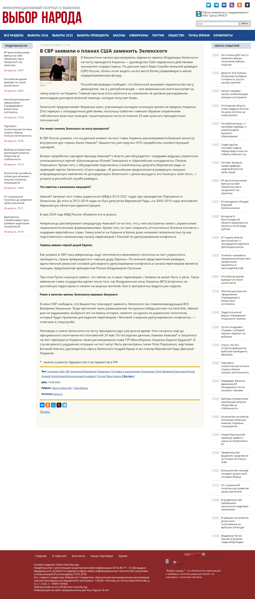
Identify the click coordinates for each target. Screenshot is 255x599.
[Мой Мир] (53, 405)
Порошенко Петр (151, 371)
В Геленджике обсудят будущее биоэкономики (231, 205)
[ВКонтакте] (42, 405)
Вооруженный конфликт (81, 376)
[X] (59, 405)
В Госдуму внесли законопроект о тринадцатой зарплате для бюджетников (231, 242)
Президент (103, 371)
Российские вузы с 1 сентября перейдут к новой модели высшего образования (230, 130)
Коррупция (58, 376)
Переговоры (114, 376)
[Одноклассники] (47, 405)
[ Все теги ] (128, 376)
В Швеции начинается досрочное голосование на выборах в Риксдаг (230, 522)
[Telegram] (64, 405)
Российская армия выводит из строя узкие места (228, 280)
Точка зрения (199, 36)
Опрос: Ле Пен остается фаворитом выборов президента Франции (230, 349)
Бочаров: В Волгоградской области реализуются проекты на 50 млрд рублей (230, 222)
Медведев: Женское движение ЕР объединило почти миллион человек (229, 385)
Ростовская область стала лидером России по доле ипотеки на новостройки (231, 110)
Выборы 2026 (37, 36)
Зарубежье (81, 388)
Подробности (16, 46)
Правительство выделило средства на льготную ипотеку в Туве (230, 457)
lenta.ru (58, 394)
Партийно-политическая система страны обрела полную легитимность (231, 367)
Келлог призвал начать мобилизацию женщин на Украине (230, 94)
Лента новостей (62, 388)
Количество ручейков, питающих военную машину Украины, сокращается (231, 421)
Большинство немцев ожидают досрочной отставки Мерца (230, 474)
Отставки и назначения (125, 371)
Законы (119, 36)
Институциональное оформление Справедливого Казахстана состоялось (230, 297)
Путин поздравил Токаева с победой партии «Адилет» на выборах (229, 331)
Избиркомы (138, 36)
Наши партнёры (102, 556)
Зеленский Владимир (83, 371)
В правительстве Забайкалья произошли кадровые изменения (230, 504)
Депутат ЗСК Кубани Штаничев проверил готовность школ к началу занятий (230, 77)
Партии (158, 36)
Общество (176, 36)
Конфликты (223, 36)
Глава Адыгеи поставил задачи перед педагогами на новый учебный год (230, 149)
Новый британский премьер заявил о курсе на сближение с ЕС (230, 439)
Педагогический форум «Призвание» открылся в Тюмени (229, 315)
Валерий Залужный (175, 371)
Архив (123, 556)
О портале (59, 556)
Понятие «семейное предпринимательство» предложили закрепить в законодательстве (232, 261)
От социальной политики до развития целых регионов (231, 488)
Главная (40, 556)
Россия (101, 376)
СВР (67, 371)
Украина (52, 371)
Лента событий (227, 46)
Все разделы (14, 36)
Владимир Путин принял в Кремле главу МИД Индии (228, 539)
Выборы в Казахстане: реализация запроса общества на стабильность (230, 403)
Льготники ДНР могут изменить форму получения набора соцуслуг (231, 59)
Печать (45, 412)
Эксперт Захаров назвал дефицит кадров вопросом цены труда (228, 167)
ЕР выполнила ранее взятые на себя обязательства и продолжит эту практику (230, 187)
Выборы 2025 (62, 36)
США (61, 371)
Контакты (78, 556)
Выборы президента (93, 36)
